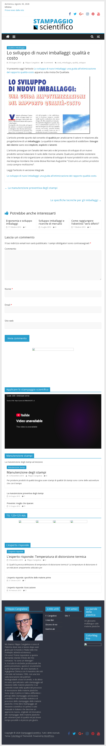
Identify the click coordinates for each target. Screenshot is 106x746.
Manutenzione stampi (16, 467)
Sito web (9, 320)
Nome (9, 288)
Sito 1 (67, 615)
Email (8, 304)
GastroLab (50, 629)
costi (59, 62)
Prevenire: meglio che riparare (20, 503)
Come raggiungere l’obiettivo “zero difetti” (85, 222)
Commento (10, 248)
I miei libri (49, 620)
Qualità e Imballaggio (16, 48)
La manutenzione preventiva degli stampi (31, 188)
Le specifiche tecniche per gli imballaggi (75, 200)
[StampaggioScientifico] (8, 37)
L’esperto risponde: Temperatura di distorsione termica (46, 556)
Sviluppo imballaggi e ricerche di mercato (51, 222)
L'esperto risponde (15, 551)
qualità (75, 62)
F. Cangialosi (51, 615)
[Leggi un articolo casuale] (98, 37)
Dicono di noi (51, 624)
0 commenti (48, 62)
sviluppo (82, 62)
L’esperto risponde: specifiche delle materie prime (29, 577)
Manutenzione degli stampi (26, 472)
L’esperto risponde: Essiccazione (21, 587)
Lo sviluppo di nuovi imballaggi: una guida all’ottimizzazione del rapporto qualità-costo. (52, 175)
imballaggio (66, 62)
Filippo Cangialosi (32, 62)
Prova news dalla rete (14, 10)
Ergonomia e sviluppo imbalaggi (19, 222)
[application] (53, 421)
